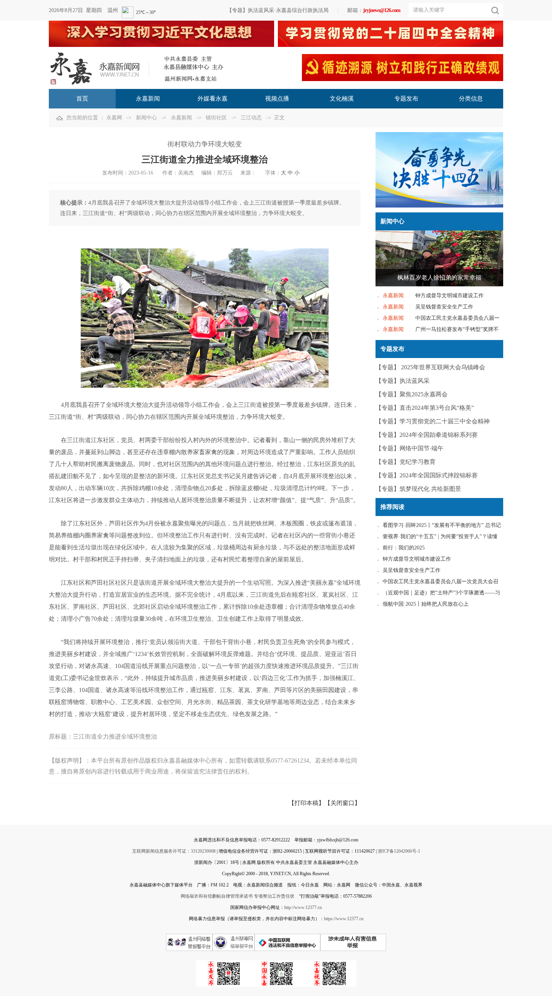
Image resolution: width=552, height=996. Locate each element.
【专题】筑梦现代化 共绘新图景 (418, 489)
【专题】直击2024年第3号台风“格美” (425, 408)
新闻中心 (146, 117)
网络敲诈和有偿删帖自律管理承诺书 (217, 896)
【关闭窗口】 (342, 803)
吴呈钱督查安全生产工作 (444, 307)
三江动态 (251, 117)
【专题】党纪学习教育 (406, 462)
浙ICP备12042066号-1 (399, 851)
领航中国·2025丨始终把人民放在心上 (426, 604)
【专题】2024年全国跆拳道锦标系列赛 (427, 435)
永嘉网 (114, 117)
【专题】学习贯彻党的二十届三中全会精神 (433, 421)
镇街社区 (216, 117)
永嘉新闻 (181, 117)
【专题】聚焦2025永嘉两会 (412, 394)
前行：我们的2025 (404, 548)
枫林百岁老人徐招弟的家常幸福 (439, 277)
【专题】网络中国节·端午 (409, 448)
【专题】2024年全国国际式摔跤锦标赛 (427, 475)
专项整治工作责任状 (274, 896)
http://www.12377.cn (303, 907)
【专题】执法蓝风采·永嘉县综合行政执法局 (278, 10)
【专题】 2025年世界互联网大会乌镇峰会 (430, 367)
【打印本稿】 (306, 803)
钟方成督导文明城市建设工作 (449, 295)
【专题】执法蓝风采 (403, 381)
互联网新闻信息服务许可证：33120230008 (174, 851)
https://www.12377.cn (343, 918)
